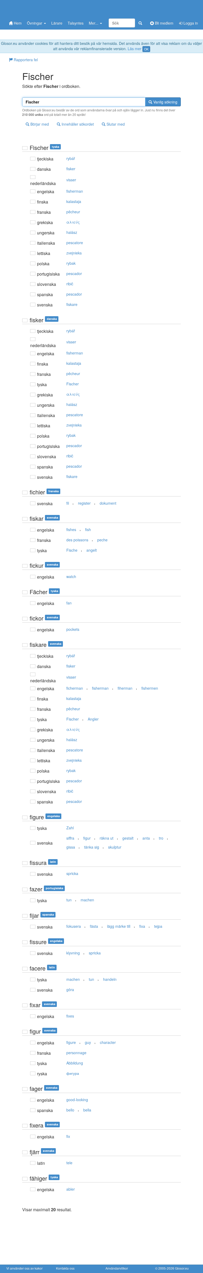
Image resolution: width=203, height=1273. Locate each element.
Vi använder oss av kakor (24, 1268)
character (108, 1042)
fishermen (149, 688)
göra (70, 989)
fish (88, 529)
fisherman (74, 191)
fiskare (71, 304)
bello (70, 1110)
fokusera (73, 926)
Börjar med (39, 124)
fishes (71, 529)
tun (69, 899)
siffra (70, 838)
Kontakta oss (65, 1268)
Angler (93, 719)
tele (69, 1162)
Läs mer (134, 48)
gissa (70, 847)
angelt (91, 550)
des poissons (77, 539)
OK (146, 49)
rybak (71, 263)
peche (102, 539)
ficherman (74, 688)
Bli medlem (163, 23)
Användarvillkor (116, 1268)
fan (69, 602)
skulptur (114, 847)
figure (71, 1042)
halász (71, 232)
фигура (72, 1073)
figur (87, 838)
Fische (71, 550)
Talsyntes (76, 23)
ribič (69, 283)
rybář (70, 158)
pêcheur (73, 211)
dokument (108, 503)
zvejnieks (74, 252)
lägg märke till (118, 926)
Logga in (190, 23)
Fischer (72, 383)
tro (161, 838)
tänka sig (91, 847)
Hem (17, 23)
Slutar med (115, 124)
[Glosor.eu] (34, 8)
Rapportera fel (25, 59)
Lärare (56, 23)
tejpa (158, 926)
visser (71, 179)
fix (68, 1136)
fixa (142, 926)
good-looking (77, 1099)
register (84, 503)
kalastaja (73, 201)
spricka (72, 873)
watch (71, 576)
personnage (76, 1052)
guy (88, 1042)
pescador (74, 273)
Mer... (94, 23)
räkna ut (106, 838)
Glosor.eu (182, 1268)
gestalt (127, 838)
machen (87, 899)
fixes (70, 1016)
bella (87, 1110)
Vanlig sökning (164, 102)
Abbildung (74, 1063)
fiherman (125, 688)
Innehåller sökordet (77, 124)
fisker (70, 168)
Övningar (35, 23)
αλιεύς (73, 222)
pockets (72, 629)
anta (146, 838)
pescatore (74, 242)
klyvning (73, 952)
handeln (110, 979)
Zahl (70, 827)
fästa (94, 926)
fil (67, 503)
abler (70, 1189)
